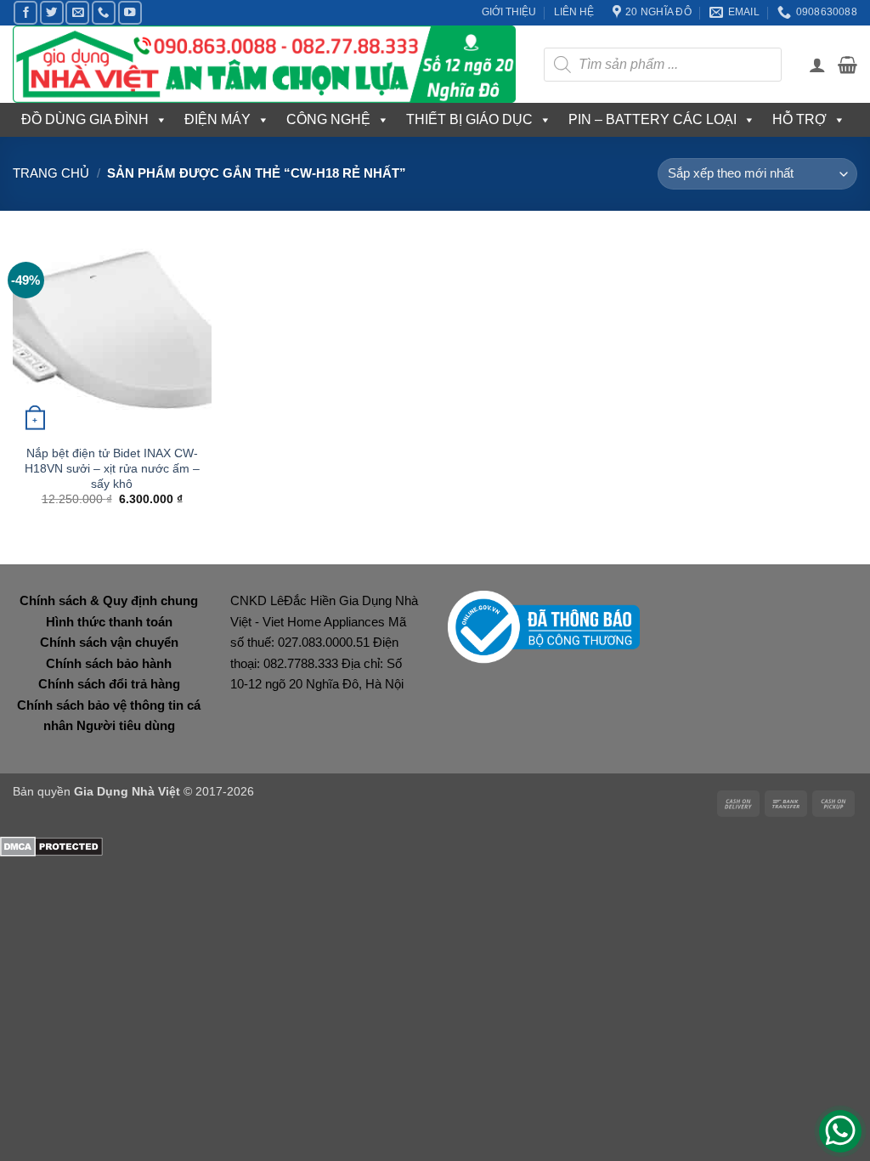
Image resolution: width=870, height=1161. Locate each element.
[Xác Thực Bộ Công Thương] (544, 626)
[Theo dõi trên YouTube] (130, 13)
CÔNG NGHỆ (328, 119)
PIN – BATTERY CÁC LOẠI (652, 119)
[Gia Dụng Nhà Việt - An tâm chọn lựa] (265, 64)
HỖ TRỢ (799, 119)
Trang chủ (51, 173)
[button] (817, 64)
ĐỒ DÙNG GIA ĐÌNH (85, 119)
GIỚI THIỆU (509, 12)
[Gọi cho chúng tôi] (104, 13)
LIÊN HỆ (574, 12)
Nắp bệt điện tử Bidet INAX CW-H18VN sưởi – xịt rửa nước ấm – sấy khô (112, 468)
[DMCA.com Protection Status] (51, 845)
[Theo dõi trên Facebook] (25, 13)
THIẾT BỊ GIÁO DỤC (469, 119)
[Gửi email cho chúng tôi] (77, 13)
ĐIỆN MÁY (217, 119)
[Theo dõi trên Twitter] (52, 13)
